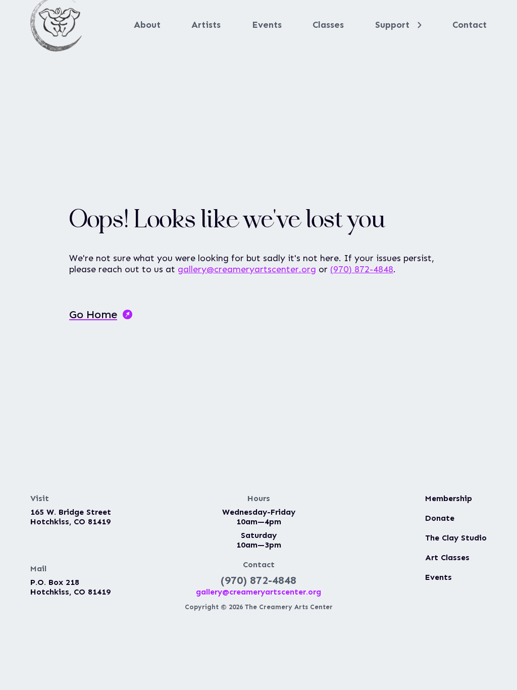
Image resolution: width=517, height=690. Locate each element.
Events (267, 24)
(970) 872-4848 (361, 269)
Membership (448, 498)
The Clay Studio (456, 538)
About (147, 24)
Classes (328, 24)
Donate (439, 518)
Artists (206, 24)
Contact (469, 24)
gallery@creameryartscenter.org (247, 269)
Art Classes (447, 557)
